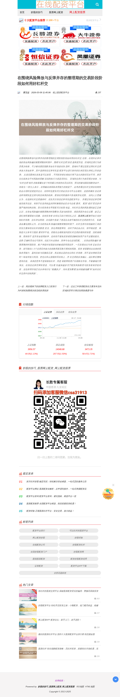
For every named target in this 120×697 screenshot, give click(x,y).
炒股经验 (78, 537)
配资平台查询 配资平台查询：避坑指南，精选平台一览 (51, 496)
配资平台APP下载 (78, 565)
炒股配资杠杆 (78, 544)
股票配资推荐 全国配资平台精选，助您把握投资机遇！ (51, 503)
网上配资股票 (77, 12)
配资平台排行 (38, 530)
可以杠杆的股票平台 (78, 530)
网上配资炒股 (38, 537)
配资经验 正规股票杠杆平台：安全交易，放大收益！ (50, 510)
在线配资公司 (38, 544)
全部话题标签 (60, 572)
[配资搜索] (97, 4)
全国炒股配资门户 (38, 551)
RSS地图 (80, 686)
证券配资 (39, 565)
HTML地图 (90, 686)
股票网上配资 (56, 12)
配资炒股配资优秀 (78, 558)
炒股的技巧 (37, 12)
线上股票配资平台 (61, 92)
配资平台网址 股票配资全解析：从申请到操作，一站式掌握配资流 (56, 488)
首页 (22, 12)
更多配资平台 (92, 20)
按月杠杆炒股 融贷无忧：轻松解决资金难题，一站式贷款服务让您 (56, 481)
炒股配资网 (78, 551)
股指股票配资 (38, 558)
